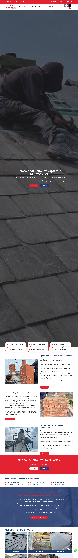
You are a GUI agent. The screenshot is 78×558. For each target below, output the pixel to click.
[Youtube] (70, 8)
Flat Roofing (61, 551)
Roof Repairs (39, 551)
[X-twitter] (70, 5)
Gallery (39, 6)
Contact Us (50, 6)
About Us (26, 6)
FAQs (44, 6)
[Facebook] (68, 5)
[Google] (65, 5)
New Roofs (16, 551)
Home (20, 6)
